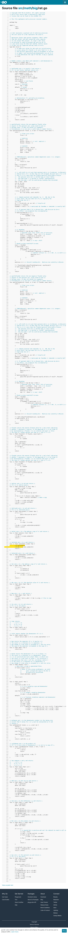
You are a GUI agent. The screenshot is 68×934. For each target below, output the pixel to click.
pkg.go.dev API (32, 902)
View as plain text (7, 885)
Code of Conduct (45, 910)
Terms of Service (34, 924)
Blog (42, 899)
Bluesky (55, 897)
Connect (56, 894)
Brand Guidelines (45, 907)
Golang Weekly (57, 915)
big (35, 8)
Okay (64, 931)
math (28, 8)
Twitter (55, 902)
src (20, 8)
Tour (16, 899)
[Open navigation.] (65, 2)
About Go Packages (33, 899)
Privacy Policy (34, 927)
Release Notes (44, 905)
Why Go (5, 894)
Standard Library (32, 897)
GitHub (55, 905)
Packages (31, 894)
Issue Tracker (44, 902)
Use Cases (5, 897)
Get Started (19, 894)
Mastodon (56, 899)
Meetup (55, 913)
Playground (18, 897)
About (43, 894)
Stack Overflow (19, 902)
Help (16, 905)
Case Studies (5, 899)
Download (43, 897)
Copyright (34, 922)
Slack (54, 907)
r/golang (55, 910)
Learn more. (15, 932)
